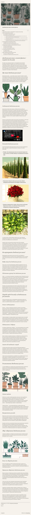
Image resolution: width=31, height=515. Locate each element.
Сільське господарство (14, 503)
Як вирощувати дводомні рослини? (9, 41)
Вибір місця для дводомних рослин (10, 42)
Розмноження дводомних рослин (9, 49)
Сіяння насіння (6, 50)
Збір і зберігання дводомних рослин (9, 52)
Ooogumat (2, 1)
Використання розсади (8, 51)
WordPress (28, 513)
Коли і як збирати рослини (8, 53)
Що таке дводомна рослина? (8, 32)
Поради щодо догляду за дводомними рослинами (12, 44)
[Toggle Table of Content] (27, 30)
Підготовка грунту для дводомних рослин (11, 43)
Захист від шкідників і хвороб (9, 48)
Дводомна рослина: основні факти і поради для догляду (13, 31)
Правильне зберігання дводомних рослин (11, 54)
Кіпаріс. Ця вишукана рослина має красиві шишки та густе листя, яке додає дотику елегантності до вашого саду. (16, 36)
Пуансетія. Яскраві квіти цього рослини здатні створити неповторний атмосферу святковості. (16, 38)
